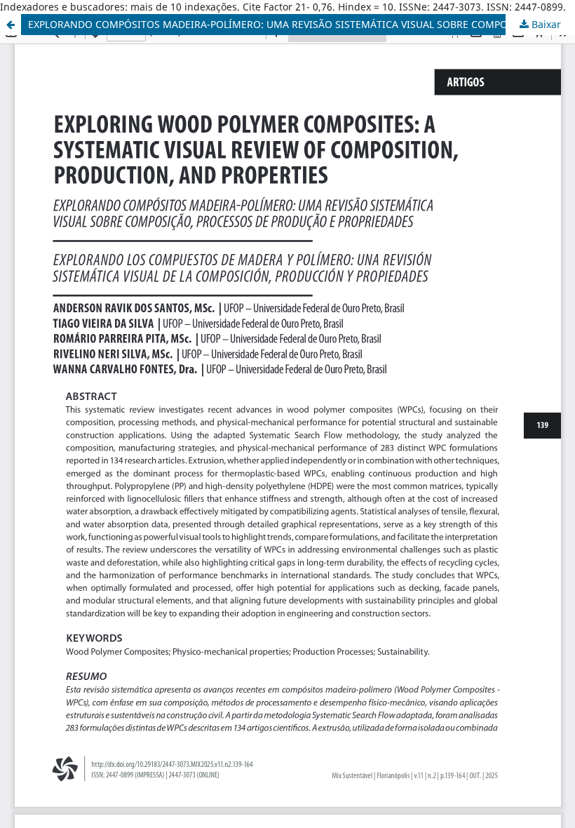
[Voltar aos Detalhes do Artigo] (10, 24)
